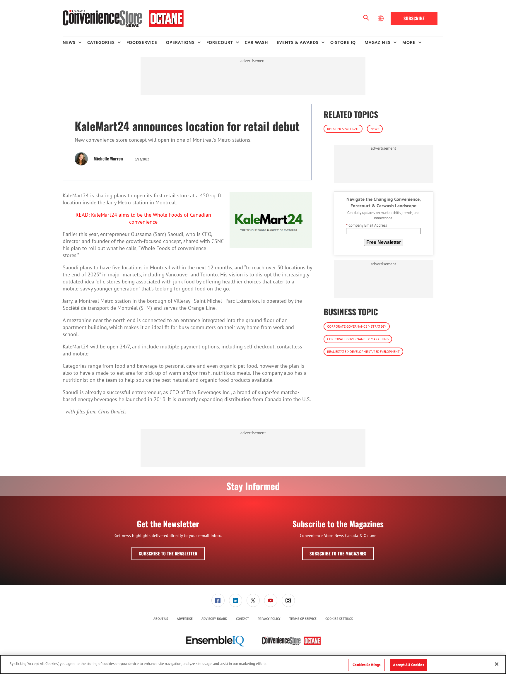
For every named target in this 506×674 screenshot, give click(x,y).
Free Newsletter (383, 242)
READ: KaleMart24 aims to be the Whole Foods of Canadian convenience (143, 218)
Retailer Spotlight (343, 128)
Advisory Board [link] (214, 619)
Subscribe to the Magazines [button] (338, 553)
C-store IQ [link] (343, 42)
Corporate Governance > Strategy (356, 326)
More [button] (409, 42)
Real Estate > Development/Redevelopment (363, 351)
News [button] (69, 42)
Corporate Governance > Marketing (358, 339)
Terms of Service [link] (303, 619)
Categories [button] (101, 42)
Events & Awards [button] (298, 42)
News (374, 128)
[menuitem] (75, 42)
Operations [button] (180, 42)
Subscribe (414, 18)
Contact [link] (242, 619)
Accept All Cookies (408, 664)
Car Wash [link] (256, 42)
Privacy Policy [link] (269, 619)
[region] (253, 664)
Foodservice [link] (141, 42)
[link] (218, 600)
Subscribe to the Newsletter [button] (168, 553)
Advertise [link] (185, 619)
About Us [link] (160, 619)
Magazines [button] (378, 42)
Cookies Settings (339, 618)
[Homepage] (123, 18)
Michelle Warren (108, 158)
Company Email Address (366, 225)
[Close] (496, 664)
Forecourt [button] (219, 42)
